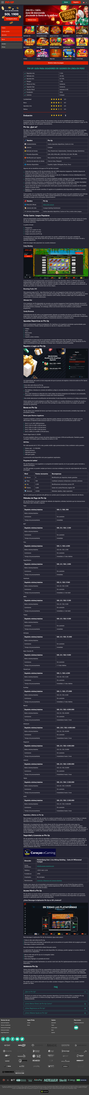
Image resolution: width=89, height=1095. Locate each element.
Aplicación (53, 1022)
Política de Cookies (5, 1030)
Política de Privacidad (5, 1027)
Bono (52, 1030)
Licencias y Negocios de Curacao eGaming (49, 880)
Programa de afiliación (79, 1022)
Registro (76, 2)
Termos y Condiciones (5, 1025)
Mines (28, 1025)
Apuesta (53, 1032)
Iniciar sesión (54, 1027)
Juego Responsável (5, 1032)
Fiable (52, 1025)
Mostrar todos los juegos (56, 63)
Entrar (66, 2)
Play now (29, 31)
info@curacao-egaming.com (45, 866)
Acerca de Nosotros (5, 1022)
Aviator (28, 1022)
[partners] (76, 1029)
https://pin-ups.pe (48, 204)
